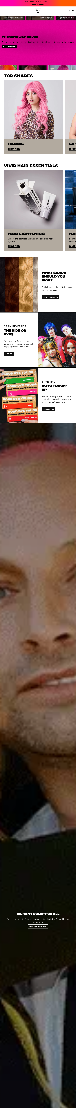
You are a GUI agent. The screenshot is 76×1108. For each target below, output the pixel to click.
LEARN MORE (49, 409)
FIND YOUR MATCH (51, 297)
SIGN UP (9, 354)
